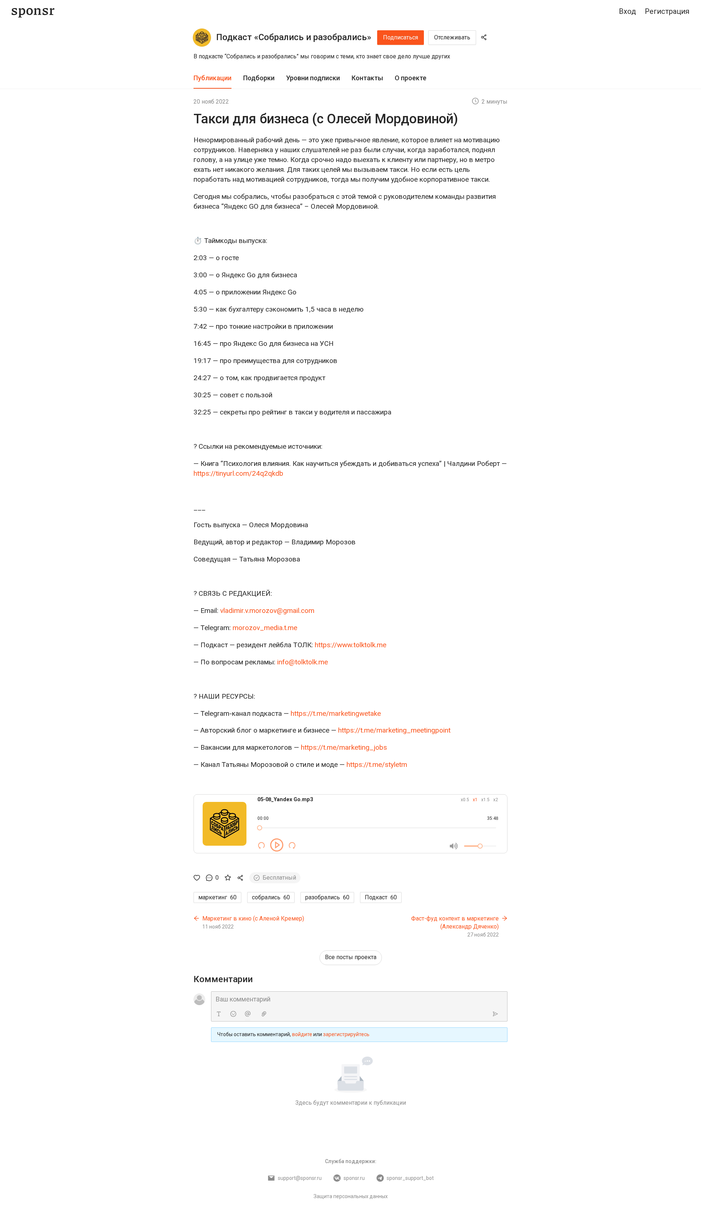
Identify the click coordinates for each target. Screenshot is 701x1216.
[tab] (212, 78)
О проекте (410, 78)
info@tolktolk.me (302, 662)
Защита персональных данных (351, 1196)
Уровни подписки (313, 78)
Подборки (259, 78)
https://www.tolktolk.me (350, 645)
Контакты (367, 78)
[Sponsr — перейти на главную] (33, 11)
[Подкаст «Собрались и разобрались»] (202, 37)
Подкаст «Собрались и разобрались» (293, 37)
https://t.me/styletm (376, 764)
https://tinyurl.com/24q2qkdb (238, 473)
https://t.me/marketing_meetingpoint (394, 730)
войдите (302, 1034)
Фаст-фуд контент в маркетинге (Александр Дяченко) (455, 922)
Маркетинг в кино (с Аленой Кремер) (253, 918)
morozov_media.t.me (265, 628)
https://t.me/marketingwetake (336, 713)
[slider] (259, 827)
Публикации (212, 78)
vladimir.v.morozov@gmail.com (267, 610)
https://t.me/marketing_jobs (344, 747)
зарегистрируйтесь (346, 1034)
